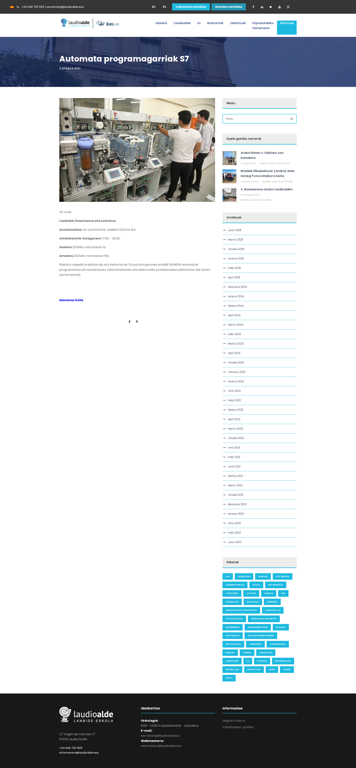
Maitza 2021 (235, 476)
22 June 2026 (248, 163)
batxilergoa (275, 584)
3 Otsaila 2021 (70, 68)
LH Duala (262, 660)
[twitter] (271, 7)
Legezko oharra (233, 721)
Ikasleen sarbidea (228, 7)
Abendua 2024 (237, 287)
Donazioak (232, 601)
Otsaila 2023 (236, 362)
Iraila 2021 (234, 457)
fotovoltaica (234, 618)
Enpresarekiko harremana (263, 25)
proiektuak (232, 669)
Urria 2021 (234, 447)
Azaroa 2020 (236, 514)
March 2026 (235, 239)
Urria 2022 (234, 391)
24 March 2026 (250, 181)
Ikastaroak (215, 23)
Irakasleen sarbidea (191, 7)
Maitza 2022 (235, 410)
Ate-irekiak (282, 576)
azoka (256, 584)
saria (272, 669)
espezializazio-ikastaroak (241, 610)
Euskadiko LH (272, 610)
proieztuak (254, 669)
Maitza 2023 (235, 343)
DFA (283, 593)
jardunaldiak (278, 644)
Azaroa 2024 (236, 296)
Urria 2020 (234, 523)
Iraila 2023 (234, 334)
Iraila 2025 (234, 268)
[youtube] (279, 7)
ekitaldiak (253, 601)
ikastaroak (233, 635)
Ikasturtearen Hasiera (261, 635)
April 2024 (234, 315)
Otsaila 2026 (236, 249)
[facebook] (253, 7)
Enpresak (272, 601)
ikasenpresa (233, 627)
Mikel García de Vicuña (276, 163)
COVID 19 (251, 593)
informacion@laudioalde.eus (79, 752)
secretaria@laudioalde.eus (160, 736)
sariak (287, 669)
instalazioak (233, 644)
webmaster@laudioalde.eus (161, 746)
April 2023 (234, 353)
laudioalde (265, 652)
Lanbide (247, 652)
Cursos (268, 593)
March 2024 (235, 325)
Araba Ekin (244, 576)
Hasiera (161, 23)
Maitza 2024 (236, 306)
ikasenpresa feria (258, 627)
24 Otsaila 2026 (250, 194)
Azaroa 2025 (236, 258)
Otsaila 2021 (235, 495)
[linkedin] (262, 7)
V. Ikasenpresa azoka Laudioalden (267, 189)
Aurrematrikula (235, 584)
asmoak (263, 576)
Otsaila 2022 (236, 438)
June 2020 (234, 542)
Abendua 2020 (237, 504)
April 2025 (234, 277)
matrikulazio (283, 660)
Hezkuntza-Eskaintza (264, 618)
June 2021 (234, 466)
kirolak (230, 652)
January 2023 (236, 372)
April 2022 (234, 419)
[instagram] (288, 7)
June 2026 (234, 230)
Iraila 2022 (234, 400)
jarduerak (255, 644)
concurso (232, 593)
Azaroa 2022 (236, 381)
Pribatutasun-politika (237, 727)
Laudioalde (182, 23)
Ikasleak (281, 627)
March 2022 (235, 429)
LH (198, 23)
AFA (228, 576)
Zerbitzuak (238, 23)
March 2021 (235, 485)
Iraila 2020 (234, 532)
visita (229, 677)
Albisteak (287, 23)
